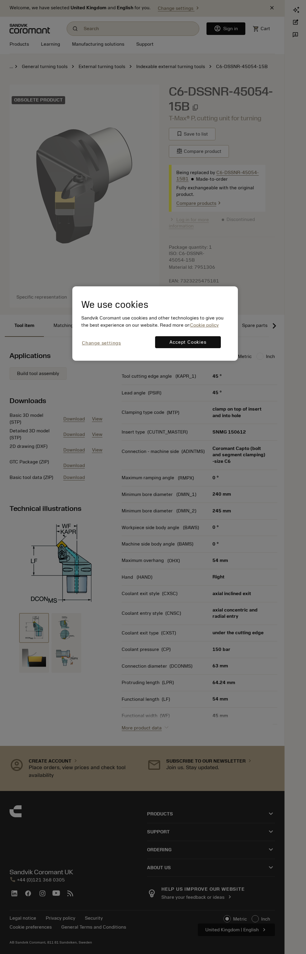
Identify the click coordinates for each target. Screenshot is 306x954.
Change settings (101, 343)
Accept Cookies (187, 342)
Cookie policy (204, 325)
